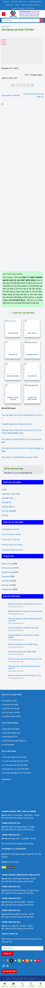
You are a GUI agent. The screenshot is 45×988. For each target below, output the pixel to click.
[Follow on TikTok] (11, 961)
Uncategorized (7, 589)
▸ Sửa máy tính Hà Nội (10, 705)
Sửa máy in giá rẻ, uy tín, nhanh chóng (22, 652)
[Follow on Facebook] (3, 961)
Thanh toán (9, 5)
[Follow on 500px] (3, 966)
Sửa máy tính (6, 585)
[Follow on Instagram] (7, 961)
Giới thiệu (14, 1)
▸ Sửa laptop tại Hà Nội (10, 529)
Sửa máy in (6, 581)
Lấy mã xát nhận (9, 971)
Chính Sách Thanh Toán (11, 733)
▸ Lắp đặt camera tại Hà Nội (12, 550)
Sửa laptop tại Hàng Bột (11, 95)
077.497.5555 (25, 773)
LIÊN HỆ (5, 515)
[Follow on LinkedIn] (31, 961)
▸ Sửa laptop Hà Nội (9, 701)
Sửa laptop (6, 26)
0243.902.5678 (22, 761)
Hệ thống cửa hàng (35, 1)
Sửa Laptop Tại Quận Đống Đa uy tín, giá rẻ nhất (20, 457)
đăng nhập (15, 473)
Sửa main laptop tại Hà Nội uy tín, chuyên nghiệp (23, 636)
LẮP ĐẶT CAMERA (9, 511)
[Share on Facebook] (16, 85)
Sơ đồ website (8, 745)
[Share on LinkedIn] (32, 85)
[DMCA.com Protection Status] (8, 867)
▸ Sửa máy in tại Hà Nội (10, 540)
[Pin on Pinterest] (28, 85)
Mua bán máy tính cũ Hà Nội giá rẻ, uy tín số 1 (25, 604)
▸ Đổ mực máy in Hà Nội (11, 712)
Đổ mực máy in (7, 568)
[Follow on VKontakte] (7, 966)
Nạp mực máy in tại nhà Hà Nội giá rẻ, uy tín (24, 675)
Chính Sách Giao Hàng (11, 729)
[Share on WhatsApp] (12, 85)
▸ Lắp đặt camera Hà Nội (11, 716)
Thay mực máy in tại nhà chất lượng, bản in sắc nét (24, 667)
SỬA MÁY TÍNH (7, 498)
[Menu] (3, 14)
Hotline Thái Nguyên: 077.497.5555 (23, 8)
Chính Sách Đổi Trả (10, 737)
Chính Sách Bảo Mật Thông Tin (14, 741)
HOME (4, 490)
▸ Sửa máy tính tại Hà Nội (11, 534)
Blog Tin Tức (23, 1)
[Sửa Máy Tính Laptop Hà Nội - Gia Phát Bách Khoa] (24, 14)
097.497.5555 (21, 757)
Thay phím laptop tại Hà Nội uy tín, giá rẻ (17, 424)
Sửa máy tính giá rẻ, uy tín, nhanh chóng (23, 644)
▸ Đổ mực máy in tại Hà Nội (12, 545)
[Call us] (19, 961)
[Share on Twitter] (20, 85)
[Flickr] (39, 961)
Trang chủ (6, 1)
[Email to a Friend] (24, 85)
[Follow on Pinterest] (23, 961)
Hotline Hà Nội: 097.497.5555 (30, 5)
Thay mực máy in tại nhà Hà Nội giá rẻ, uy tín (24, 659)
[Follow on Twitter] (15, 961)
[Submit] (41, 20)
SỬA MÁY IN (6, 502)
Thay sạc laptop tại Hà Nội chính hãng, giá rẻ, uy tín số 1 (25, 620)
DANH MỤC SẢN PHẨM (11, 494)
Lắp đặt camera (8, 572)
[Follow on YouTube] (35, 961)
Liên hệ (16, 5)
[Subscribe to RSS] (27, 961)
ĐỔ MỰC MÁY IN (8, 507)
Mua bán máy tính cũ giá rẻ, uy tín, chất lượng (25, 611)
